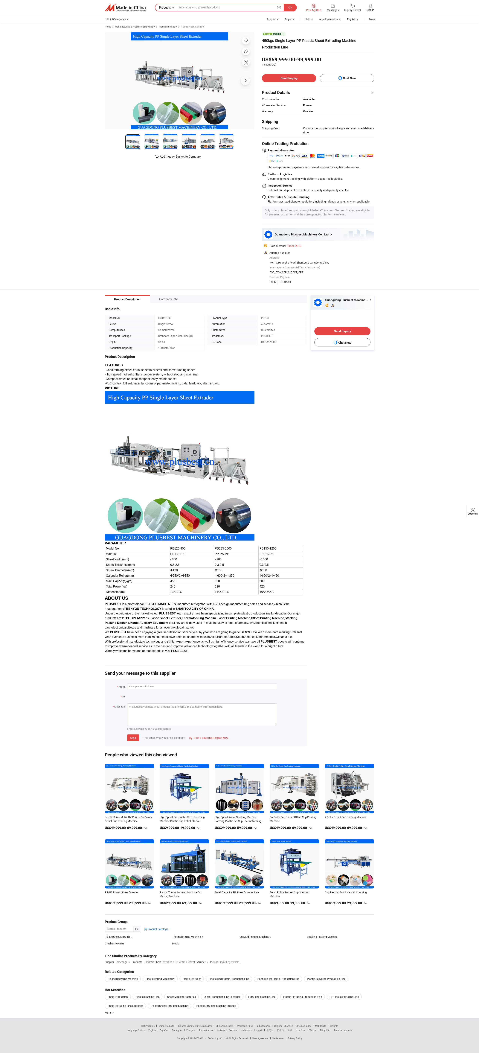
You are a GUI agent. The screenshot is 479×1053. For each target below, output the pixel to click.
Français (190, 1030)
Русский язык (206, 1030)
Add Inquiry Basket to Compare (180, 156)
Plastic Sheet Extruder (118, 936)
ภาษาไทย (300, 1030)
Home (108, 26)
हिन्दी (290, 1030)
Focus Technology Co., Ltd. (215, 1038)
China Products (166, 1025)
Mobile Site (320, 1025)
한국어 (269, 1030)
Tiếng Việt (325, 1030)
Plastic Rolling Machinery (160, 979)
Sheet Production (118, 997)
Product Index (304, 1025)
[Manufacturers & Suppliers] (125, 8)
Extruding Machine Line (261, 997)
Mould (175, 943)
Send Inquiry (289, 78)
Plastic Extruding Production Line (302, 997)
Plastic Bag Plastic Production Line (229, 979)
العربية (259, 1030)
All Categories (118, 19)
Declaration (278, 1038)
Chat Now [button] (349, 78)
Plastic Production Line (192, 26)
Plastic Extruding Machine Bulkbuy (216, 1006)
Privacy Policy (295, 1038)
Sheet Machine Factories (181, 997)
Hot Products (148, 1025)
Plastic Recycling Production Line (326, 979)
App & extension (328, 19)
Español (164, 1030)
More (108, 1012)
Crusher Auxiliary (114, 943)
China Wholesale (224, 1025)
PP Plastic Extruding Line (344, 997)
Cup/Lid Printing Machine (254, 936)
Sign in (370, 10)
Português (177, 1030)
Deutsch (233, 1030)
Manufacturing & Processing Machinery (135, 26)
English (152, 1030)
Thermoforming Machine (186, 936)
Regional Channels (283, 1025)
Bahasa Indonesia (343, 1030)
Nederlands (246, 1030)
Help (307, 19)
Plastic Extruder (191, 979)
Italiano (221, 1030)
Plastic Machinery (168, 26)
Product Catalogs (157, 929)
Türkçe (312, 1030)
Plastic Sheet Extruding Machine (169, 1006)
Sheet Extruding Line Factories (125, 1006)
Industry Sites (263, 1025)
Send (133, 737)
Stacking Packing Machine (322, 936)
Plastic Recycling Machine (123, 979)
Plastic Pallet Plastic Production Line (278, 979)
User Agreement (260, 1038)
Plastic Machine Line (147, 997)
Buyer (288, 19)
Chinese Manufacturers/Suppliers (195, 1025)
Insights (334, 1025)
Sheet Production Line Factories (222, 997)
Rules (372, 19)
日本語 (280, 1030)
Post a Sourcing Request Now (208, 737)
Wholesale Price (245, 1025)
